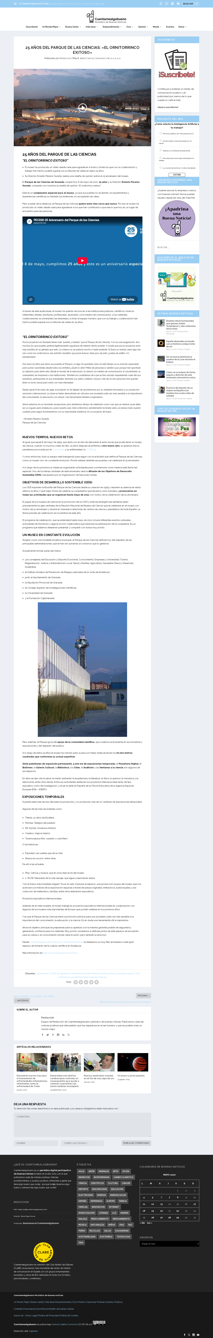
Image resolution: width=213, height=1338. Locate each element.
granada (121, 973)
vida (81, 1242)
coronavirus (58, 449)
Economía (181, 399)
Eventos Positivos (114, 1302)
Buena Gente (72, 27)
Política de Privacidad (49, 1315)
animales (104, 1171)
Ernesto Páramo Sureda (95, 973)
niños (111, 1225)
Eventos (170, 27)
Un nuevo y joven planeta (131, 1076)
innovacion (98, 1207)
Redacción (65, 58)
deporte (83, 1189)
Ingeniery (33, 1331)
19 (152, 1211)
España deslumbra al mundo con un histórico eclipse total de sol (180, 344)
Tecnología (170, 334)
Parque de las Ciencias (94, 977)
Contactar (18, 1309)
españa (82, 1201)
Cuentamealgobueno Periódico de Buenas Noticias (56, 942)
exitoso (112, 973)
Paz (130, 1225)
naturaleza (97, 1225)
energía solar (118, 1195)
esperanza (96, 1201)
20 (161, 1211)
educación (117, 1189)
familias (83, 1207)
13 (161, 1204)
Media (156, 27)
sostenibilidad (87, 1237)
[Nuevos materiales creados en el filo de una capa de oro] (99, 1062)
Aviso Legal (31, 1315)
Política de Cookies (69, 1315)
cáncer (126, 1183)
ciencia (83, 1183)
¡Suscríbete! (32, 27)
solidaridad (122, 1231)
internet (114, 1207)
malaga (83, 1219)
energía (101, 1195)
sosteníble (106, 1237)
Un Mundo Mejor (50, 27)
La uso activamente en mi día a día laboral (179, 168)
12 (152, 1204)
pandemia (77, 977)
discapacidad (99, 1189)
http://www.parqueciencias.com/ (60, 953)
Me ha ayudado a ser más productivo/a (178, 134)
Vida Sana (91, 27)
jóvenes (103, 1213)
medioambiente (121, 1219)
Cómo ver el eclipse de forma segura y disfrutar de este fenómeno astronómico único (180, 375)
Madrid (124, 1213)
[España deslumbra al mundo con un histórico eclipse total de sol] (161, 343)
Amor (91, 1171)
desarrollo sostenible (71, 973)
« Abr (142, 1223)
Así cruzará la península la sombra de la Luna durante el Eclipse (180, 359)
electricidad (86, 1195)
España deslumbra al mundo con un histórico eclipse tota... (77, 4)
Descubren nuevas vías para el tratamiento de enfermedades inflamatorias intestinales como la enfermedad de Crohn (32, 1081)
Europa (111, 1201)
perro (82, 1231)
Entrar (181, 27)
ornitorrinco (65, 977)
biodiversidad (101, 1177)
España (187, 349)
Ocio (128, 27)
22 (177, 1211)
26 (152, 1217)
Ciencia (90, 58)
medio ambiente (100, 1219)
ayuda (125, 1171)
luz (114, 1213)
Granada (99, 58)
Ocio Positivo (79, 1302)
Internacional (183, 331)
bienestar (84, 1177)
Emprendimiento (111, 27)
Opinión (142, 27)
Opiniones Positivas (96, 1302)
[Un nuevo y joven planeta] (133, 1062)
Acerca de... (19, 1315)
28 (169, 1217)
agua (81, 1171)
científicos (97, 1183)
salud (107, 1231)
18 (144, 1211)
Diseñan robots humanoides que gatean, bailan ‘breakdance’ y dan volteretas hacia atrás (181, 325)
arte (115, 1171)
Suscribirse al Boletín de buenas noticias (55, 1309)
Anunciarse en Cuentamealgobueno (41, 1223)
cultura (113, 1183)
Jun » (149, 1223)
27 (161, 1217)
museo (130, 973)
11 (144, 1204)
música (83, 1225)
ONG (121, 1225)
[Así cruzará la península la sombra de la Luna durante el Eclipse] (161, 358)
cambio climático (123, 1177)
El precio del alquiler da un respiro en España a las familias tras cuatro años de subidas (180, 392)
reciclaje (94, 1231)
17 (195, 1204)
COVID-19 (91, 449)
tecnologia (123, 1237)
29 (177, 1217)
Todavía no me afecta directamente (176, 151)
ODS (137, 973)
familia (123, 1201)
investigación (87, 1213)
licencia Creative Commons (65, 1324)
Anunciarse (29, 1309)
